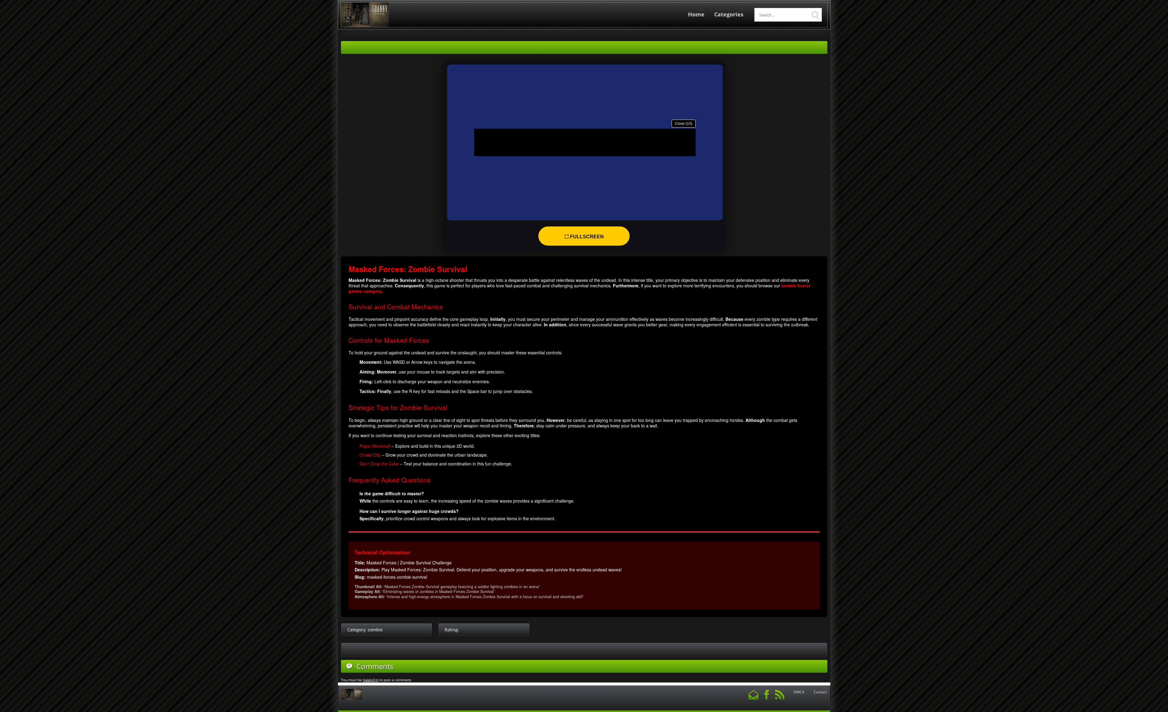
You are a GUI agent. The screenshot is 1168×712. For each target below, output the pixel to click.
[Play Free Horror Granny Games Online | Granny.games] (365, 25)
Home (696, 14)
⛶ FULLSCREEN (584, 236)
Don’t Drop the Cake (379, 464)
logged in (370, 679)
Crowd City (370, 455)
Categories (728, 14)
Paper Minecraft (375, 446)
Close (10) (683, 123)
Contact (820, 692)
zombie (375, 630)
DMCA (799, 692)
